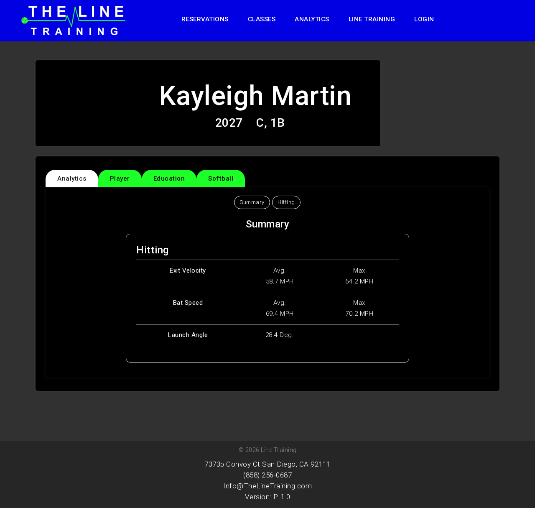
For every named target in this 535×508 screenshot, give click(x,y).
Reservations (205, 19)
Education (169, 178)
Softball (220, 178)
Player (120, 178)
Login (424, 19)
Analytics (312, 19)
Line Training (372, 19)
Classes (262, 19)
